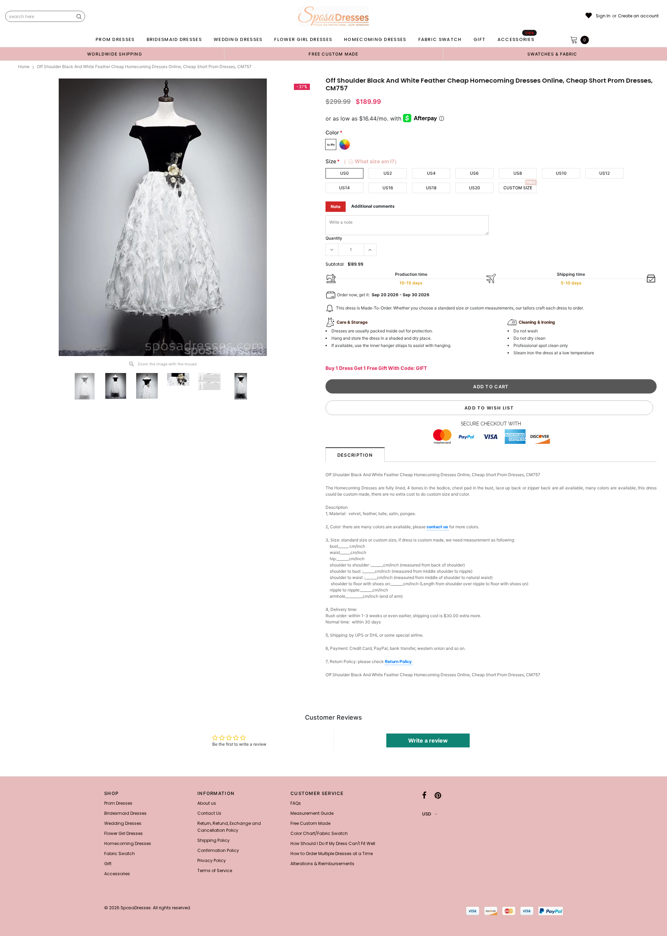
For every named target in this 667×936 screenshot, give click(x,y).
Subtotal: (335, 264)
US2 (388, 173)
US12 (604, 173)
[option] (114, 53)
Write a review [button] (428, 740)
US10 (561, 173)
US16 (387, 187)
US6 (474, 173)
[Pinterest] (438, 795)
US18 (431, 187)
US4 (431, 173)
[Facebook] (424, 795)
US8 (517, 173)
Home (24, 66)
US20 (474, 187)
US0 (344, 173)
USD (426, 814)
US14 (344, 187)
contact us (438, 526)
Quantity (334, 238)
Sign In (603, 16)
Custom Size (517, 187)
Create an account (638, 16)
